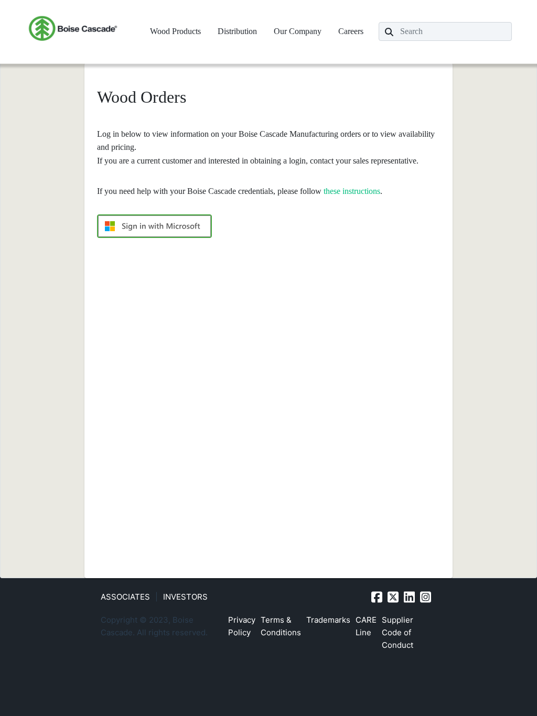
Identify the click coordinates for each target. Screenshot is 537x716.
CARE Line (366, 626)
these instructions (352, 191)
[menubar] (257, 31)
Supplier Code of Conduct (397, 632)
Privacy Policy (241, 626)
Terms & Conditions (281, 626)
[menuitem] (175, 31)
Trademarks (328, 620)
